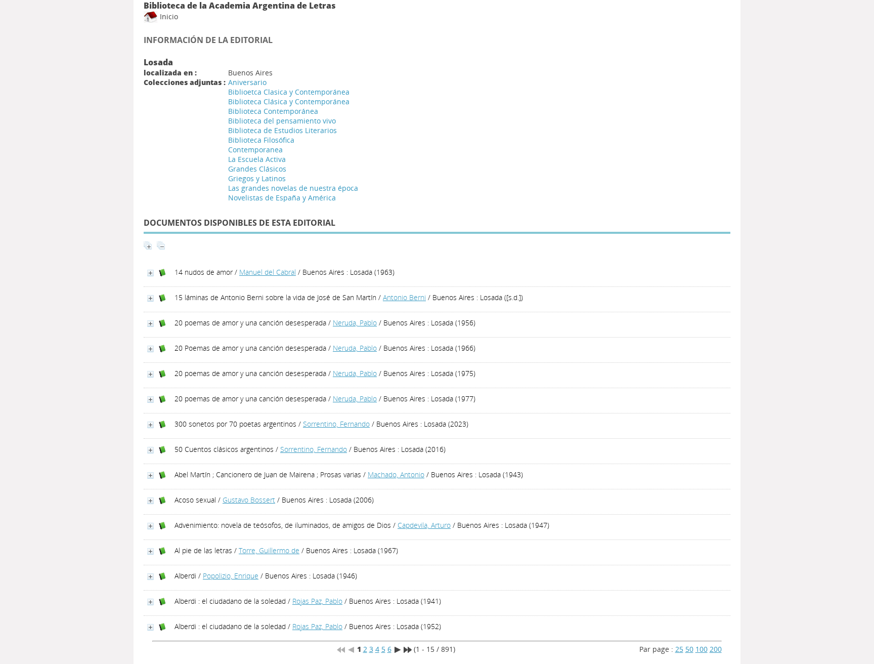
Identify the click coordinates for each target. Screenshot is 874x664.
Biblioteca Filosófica (261, 140)
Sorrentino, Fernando (336, 424)
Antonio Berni (404, 297)
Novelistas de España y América (282, 197)
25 (679, 649)
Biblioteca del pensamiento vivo (282, 121)
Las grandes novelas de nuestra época (293, 188)
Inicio (168, 16)
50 (689, 649)
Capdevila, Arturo (424, 525)
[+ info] (150, 273)
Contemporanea (255, 149)
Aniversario (247, 82)
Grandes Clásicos (257, 169)
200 (716, 649)
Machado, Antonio (396, 474)
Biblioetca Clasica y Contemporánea (288, 92)
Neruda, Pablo (355, 322)
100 (701, 649)
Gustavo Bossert (249, 500)
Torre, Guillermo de (269, 550)
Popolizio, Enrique (230, 575)
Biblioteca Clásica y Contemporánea (288, 101)
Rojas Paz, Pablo (317, 601)
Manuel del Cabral (267, 272)
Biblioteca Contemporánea (273, 111)
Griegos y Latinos (257, 178)
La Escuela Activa (257, 159)
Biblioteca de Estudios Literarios (282, 130)
